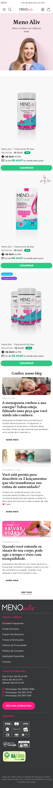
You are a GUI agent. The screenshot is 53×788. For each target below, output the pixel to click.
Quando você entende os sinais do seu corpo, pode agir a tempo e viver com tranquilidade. (22, 553)
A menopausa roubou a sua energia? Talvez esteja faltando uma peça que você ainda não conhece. (24, 409)
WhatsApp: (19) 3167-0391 (18, 695)
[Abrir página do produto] (26, 110)
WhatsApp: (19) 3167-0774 (18, 692)
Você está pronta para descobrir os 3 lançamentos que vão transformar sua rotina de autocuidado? (24, 481)
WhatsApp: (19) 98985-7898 (19, 689)
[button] (4, 9)
